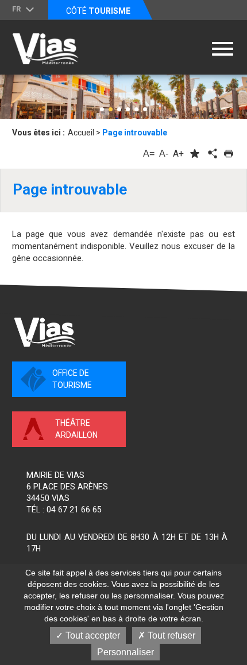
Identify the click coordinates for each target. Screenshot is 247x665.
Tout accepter (91, 635)
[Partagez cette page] (211, 153)
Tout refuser (170, 635)
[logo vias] (45, 332)
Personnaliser (125, 652)
